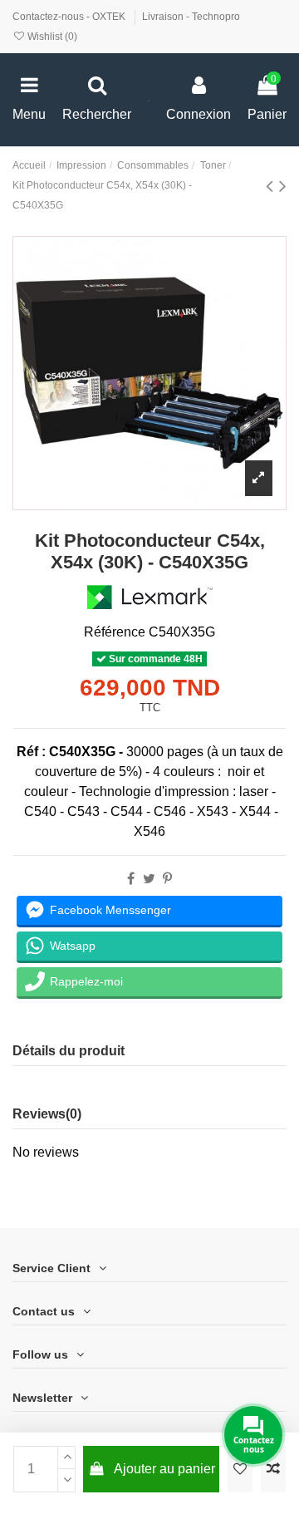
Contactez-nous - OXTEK (70, 16)
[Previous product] (272, 186)
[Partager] (131, 879)
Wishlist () (51, 36)
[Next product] (283, 186)
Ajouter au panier (164, 1469)
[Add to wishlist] (240, 1469)
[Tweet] (149, 879)
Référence (114, 632)
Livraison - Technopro (191, 16)
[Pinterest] (167, 879)
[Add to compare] (273, 1469)
